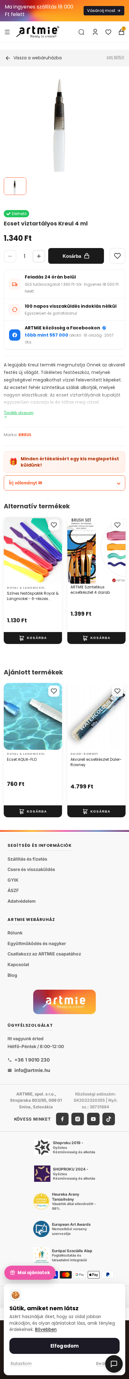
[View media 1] (15, 186)
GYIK (13, 880)
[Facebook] (62, 1119)
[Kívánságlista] (108, 32)
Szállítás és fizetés (27, 859)
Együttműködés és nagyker (37, 943)
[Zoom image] (60, 135)
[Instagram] (77, 1119)
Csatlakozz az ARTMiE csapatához (44, 954)
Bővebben (46, 1330)
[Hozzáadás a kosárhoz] (33, 638)
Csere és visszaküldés (31, 869)
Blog (12, 975)
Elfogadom (64, 1346)
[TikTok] (108, 1119)
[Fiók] (95, 32)
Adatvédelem (22, 901)
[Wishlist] (117, 256)
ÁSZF (13, 890)
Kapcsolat (18, 964)
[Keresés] (81, 32)
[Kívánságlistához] (53, 525)
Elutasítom (21, 1363)
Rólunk (15, 933)
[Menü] (7, 31)
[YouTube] (93, 1119)
